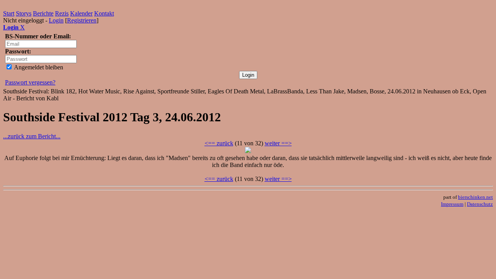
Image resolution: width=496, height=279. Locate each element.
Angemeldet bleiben (38, 67)
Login (56, 20)
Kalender (81, 13)
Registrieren (81, 20)
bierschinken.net (475, 197)
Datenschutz (480, 204)
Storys (23, 13)
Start (8, 13)
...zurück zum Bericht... (31, 136)
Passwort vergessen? (30, 82)
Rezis (62, 13)
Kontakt (104, 13)
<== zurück (219, 143)
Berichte (43, 13)
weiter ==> (278, 143)
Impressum (452, 204)
